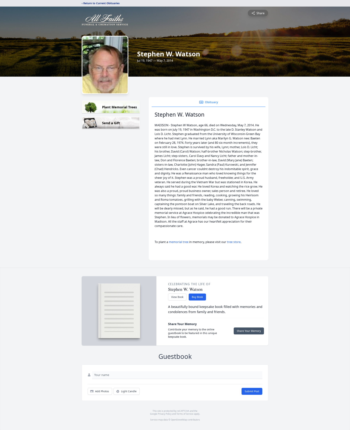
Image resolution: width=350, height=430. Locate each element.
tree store (234, 242)
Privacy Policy (165, 413)
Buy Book (197, 297)
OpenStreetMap (179, 419)
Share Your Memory (249, 331)
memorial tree (178, 242)
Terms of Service (184, 413)
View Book (177, 297)
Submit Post (252, 391)
